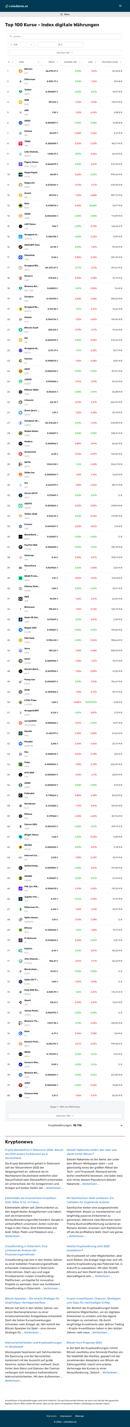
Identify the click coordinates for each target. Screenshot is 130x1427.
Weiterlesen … (54, 1188)
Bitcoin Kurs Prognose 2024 (84, 1342)
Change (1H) (70, 62)
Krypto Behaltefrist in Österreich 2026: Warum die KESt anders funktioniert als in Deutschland (34, 1154)
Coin (21, 62)
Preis (52, 62)
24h (90, 62)
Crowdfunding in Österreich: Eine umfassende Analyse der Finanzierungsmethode (26, 1250)
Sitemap (79, 1416)
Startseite (52, 1416)
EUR (14, 44)
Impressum (66, 1416)
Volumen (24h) (110, 62)
